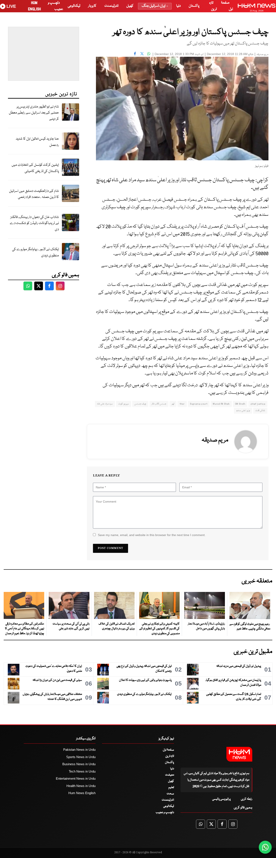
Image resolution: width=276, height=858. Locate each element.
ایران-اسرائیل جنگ (153, 6)
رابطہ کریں (246, 799)
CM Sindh (240, 404)
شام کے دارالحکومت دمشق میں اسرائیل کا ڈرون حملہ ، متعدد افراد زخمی (34, 194)
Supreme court (198, 404)
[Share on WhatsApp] (149, 53)
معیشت (169, 775)
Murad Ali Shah (221, 404)
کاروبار (92, 6)
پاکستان (194, 6)
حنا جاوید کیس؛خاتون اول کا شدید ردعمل (37, 142)
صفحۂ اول (168, 750)
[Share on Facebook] (135, 53)
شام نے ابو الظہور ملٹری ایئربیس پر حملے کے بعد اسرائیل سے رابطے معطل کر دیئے (34, 113)
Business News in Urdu (79, 764)
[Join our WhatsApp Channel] (265, 847)
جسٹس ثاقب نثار (159, 404)
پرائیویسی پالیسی (221, 799)
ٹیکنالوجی (74, 6)
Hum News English (82, 793)
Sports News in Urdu (81, 757)
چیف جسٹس (140, 404)
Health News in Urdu (81, 786)
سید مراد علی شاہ (105, 404)
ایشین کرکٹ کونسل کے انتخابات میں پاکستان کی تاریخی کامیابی (35, 168)
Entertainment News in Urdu (76, 778)
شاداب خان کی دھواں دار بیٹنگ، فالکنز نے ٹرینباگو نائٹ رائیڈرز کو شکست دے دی (34, 223)
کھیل (129, 6)
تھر (173, 404)
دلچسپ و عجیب (165, 812)
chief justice (258, 404)
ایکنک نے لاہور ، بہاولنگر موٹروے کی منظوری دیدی (35, 252)
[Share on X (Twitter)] (142, 53)
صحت (170, 793)
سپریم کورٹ (123, 404)
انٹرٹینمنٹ (111, 6)
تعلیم (171, 787)
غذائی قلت (260, 410)
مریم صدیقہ (262, 54)
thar (182, 404)
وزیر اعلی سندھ (243, 410)
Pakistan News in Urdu (79, 749)
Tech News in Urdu (82, 771)
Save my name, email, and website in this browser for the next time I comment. (151, 535)
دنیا (178, 6)
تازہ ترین (169, 756)
